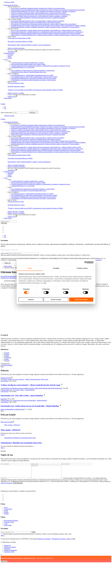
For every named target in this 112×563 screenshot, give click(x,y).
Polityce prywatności (96, 260)
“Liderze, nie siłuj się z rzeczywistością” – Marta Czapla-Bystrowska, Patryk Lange (31, 385)
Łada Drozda (4, 381)
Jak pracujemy (8, 509)
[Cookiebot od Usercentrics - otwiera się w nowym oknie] (85, 262)
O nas (5, 507)
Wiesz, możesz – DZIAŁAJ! (12, 425)
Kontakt (3, 104)
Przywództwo (4, 276)
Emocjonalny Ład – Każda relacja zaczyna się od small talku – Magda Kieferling (30, 406)
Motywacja (29, 388)
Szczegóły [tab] (56, 268)
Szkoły (10, 56)
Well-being (55, 388)
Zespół (6, 510)
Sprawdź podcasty (6, 378)
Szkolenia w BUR (9, 552)
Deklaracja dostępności (10, 550)
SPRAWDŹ (4, 561)
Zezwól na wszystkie (81, 299)
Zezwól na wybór (56, 299)
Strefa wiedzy (8, 98)
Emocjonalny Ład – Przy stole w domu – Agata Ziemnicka (22, 395)
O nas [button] (5, 59)
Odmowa (31, 299)
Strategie (10, 276)
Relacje (41, 388)
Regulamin (7, 548)
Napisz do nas (11, 96)
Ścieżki (10, 58)
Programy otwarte (9, 53)
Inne (2, 399)
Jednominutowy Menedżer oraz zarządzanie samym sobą (20, 438)
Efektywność (9, 388)
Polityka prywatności (44, 539)
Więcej (2, 435)
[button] (2, 102)
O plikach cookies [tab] (82, 268)
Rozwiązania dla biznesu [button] (11, 5)
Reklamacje (7, 545)
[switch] (46, 292)
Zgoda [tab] (30, 268)
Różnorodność (48, 388)
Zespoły (60, 388)
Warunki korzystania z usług (61, 539)
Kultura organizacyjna (19, 388)
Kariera (6, 512)
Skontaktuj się (11, 51)
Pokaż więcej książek (7, 422)
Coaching (3, 388)
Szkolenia (10, 55)
